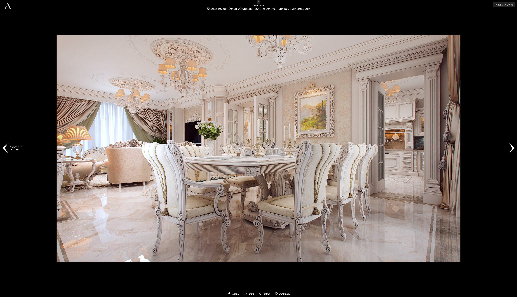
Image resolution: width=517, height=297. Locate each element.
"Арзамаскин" (284, 293)
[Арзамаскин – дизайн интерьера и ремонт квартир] (8, 5)
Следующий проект (15, 148)
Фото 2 (512, 148)
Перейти (266, 293)
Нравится (235, 293)
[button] (12, 17)
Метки (251, 293)
